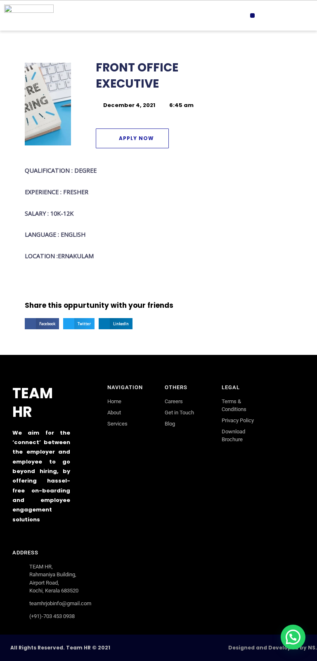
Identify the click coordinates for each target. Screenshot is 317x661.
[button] (252, 15)
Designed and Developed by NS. (272, 647)
